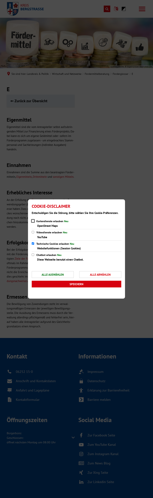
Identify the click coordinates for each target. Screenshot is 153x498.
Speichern (76, 284)
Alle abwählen (100, 274)
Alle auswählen (53, 274)
